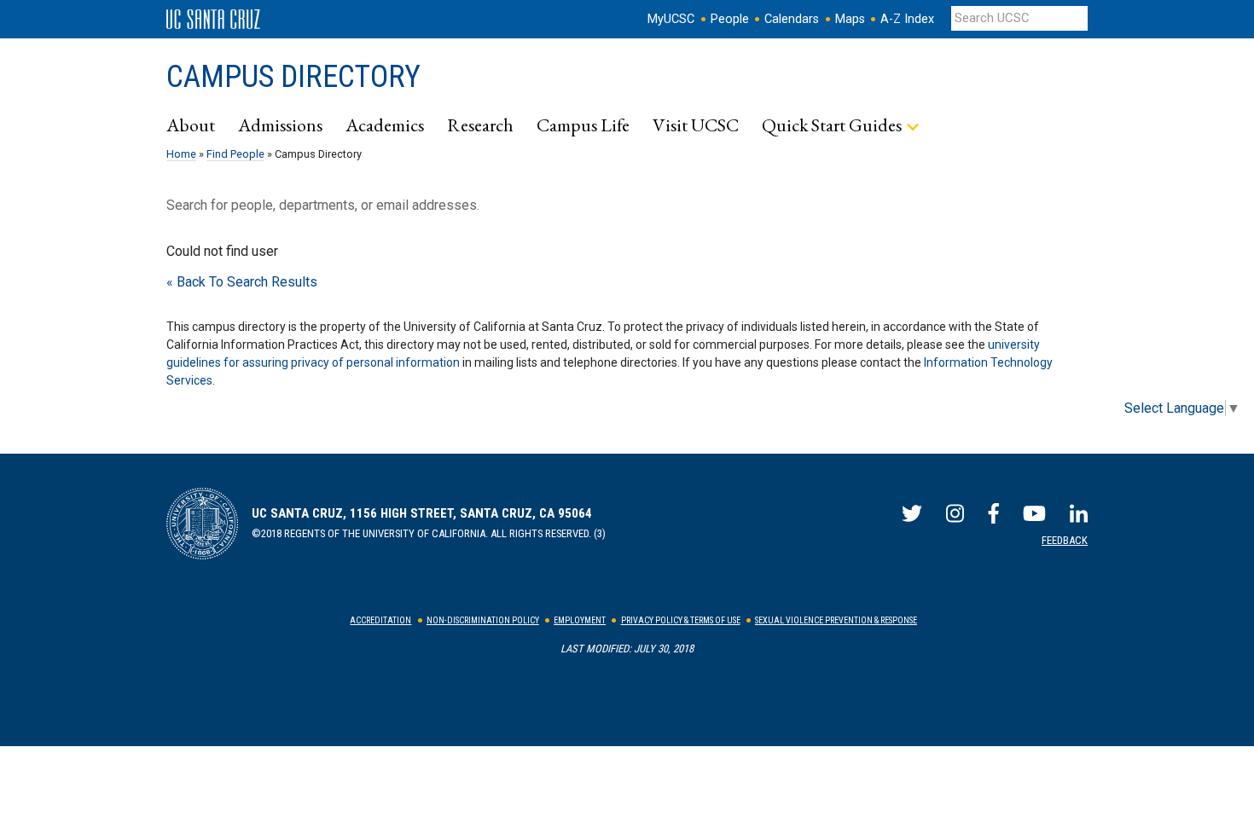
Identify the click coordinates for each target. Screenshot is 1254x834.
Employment (580, 620)
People (730, 19)
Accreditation (380, 620)
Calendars (791, 19)
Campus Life (583, 124)
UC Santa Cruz (213, 19)
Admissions (280, 124)
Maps (850, 19)
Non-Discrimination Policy (483, 620)
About (190, 124)
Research (480, 124)
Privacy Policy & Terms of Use (680, 620)
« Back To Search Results (241, 282)
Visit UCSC (696, 124)
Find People (235, 154)
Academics (384, 124)
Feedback (1065, 540)
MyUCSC (670, 19)
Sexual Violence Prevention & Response (836, 620)
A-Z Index (907, 19)
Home (181, 154)
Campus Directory (293, 77)
